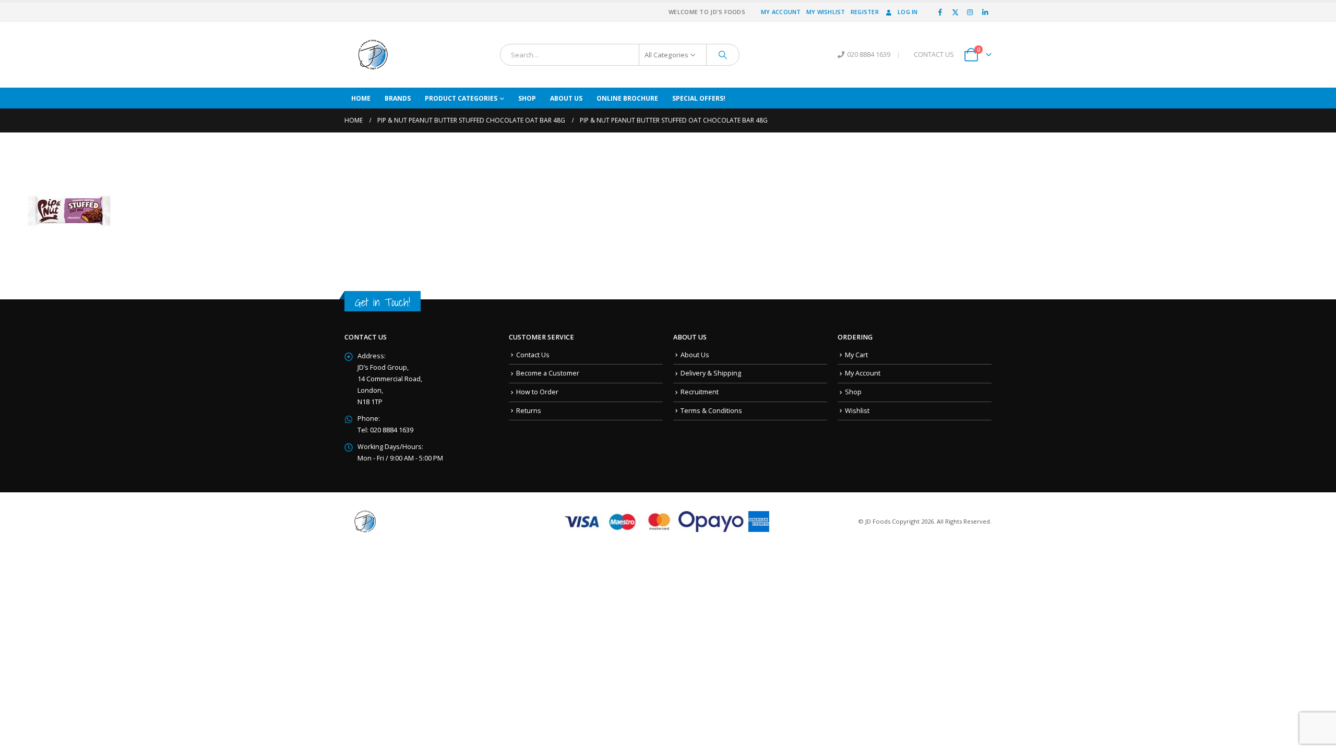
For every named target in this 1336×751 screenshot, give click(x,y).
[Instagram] (970, 12)
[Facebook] (940, 12)
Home (361, 98)
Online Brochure (627, 98)
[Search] (723, 54)
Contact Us (533, 354)
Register (865, 12)
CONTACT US (934, 54)
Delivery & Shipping (711, 373)
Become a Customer (547, 373)
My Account (781, 12)
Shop (527, 98)
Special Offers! (698, 98)
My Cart (856, 354)
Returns (528, 410)
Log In (908, 12)
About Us (566, 98)
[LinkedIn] (985, 12)
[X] (955, 12)
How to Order (537, 391)
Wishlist (857, 410)
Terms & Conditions (711, 410)
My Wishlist (825, 12)
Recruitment (700, 391)
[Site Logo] (373, 55)
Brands (398, 98)
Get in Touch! (382, 302)
